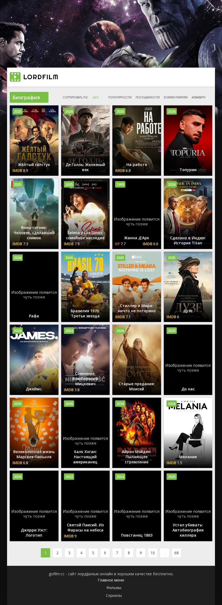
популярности (120, 97)
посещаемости (148, 97)
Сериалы (114, 595)
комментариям (176, 97)
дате (96, 97)
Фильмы (113, 587)
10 (153, 552)
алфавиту (198, 97)
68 (176, 552)
